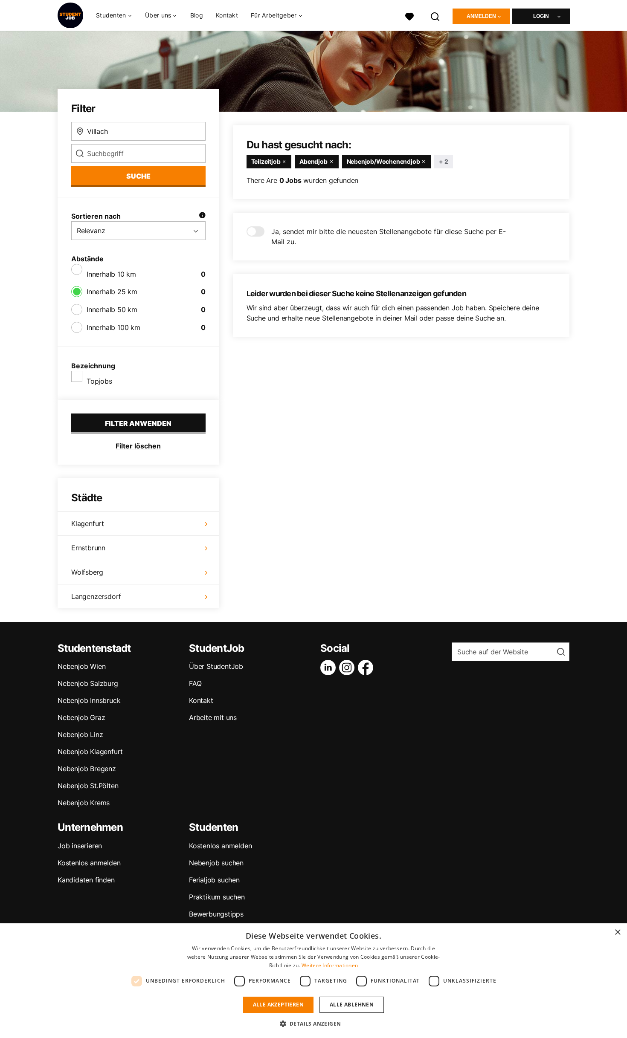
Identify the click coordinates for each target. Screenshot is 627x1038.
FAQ (195, 683)
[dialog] (313, 980)
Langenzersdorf (96, 596)
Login (541, 16)
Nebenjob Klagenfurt (90, 751)
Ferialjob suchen (214, 880)
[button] (313, 1023)
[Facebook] (367, 667)
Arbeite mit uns (213, 717)
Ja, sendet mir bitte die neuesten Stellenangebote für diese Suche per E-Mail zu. (388, 236)
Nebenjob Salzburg (88, 683)
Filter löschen (138, 446)
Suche (138, 176)
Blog (196, 15)
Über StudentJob (216, 666)
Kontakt (227, 15)
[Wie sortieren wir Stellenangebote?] (202, 216)
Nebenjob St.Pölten (88, 785)
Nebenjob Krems (84, 802)
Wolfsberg (87, 572)
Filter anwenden (138, 423)
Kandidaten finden (86, 880)
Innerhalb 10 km (111, 274)
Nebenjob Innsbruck (89, 700)
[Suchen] (435, 15)
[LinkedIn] (329, 667)
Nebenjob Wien (81, 666)
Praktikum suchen (217, 897)
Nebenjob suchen (216, 863)
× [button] (617, 932)
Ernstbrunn (88, 548)
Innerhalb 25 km (112, 291)
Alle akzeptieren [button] (278, 1004)
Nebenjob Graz (81, 717)
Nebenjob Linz (80, 734)
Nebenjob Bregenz (87, 768)
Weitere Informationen (330, 965)
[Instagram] (348, 667)
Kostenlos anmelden (89, 863)
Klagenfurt (87, 523)
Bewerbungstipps (216, 914)
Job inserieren (80, 845)
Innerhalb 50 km (112, 309)
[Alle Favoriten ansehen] (409, 15)
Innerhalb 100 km (113, 327)
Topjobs (99, 381)
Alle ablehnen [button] (352, 1004)
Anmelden (481, 16)
